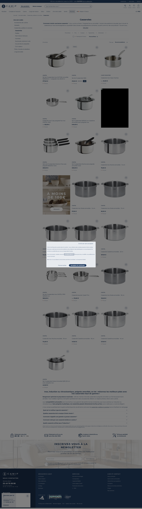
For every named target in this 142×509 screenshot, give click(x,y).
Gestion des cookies (69, 254)
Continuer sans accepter (85, 243)
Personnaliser (62, 265)
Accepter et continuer (78, 265)
